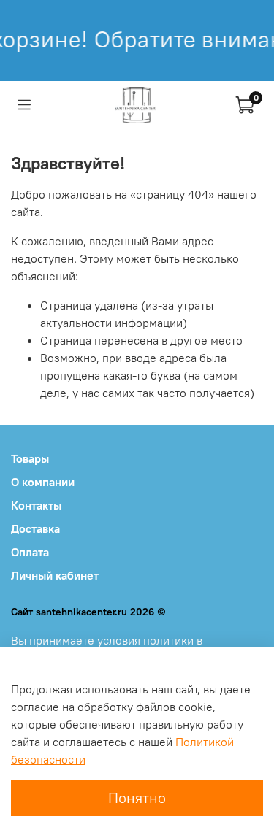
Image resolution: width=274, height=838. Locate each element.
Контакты (36, 505)
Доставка (35, 528)
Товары (30, 458)
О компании (43, 481)
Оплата (30, 552)
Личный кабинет (55, 575)
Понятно (137, 797)
